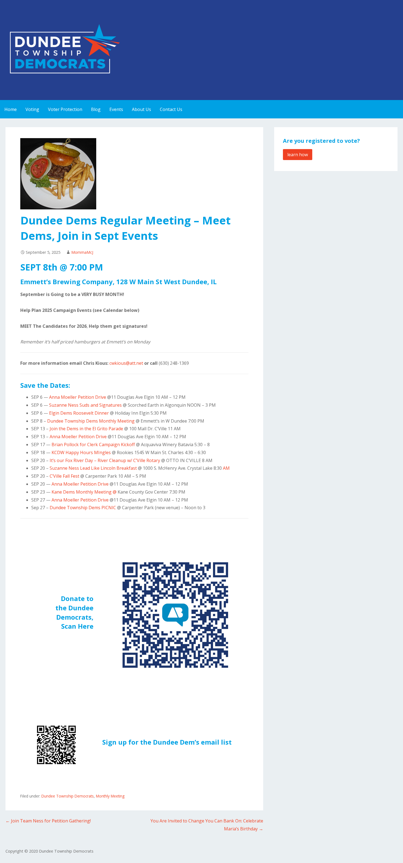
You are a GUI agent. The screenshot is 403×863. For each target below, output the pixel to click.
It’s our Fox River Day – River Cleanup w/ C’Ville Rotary (105, 460)
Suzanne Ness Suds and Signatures (86, 405)
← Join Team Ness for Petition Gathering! (48, 821)
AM (226, 468)
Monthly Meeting (110, 796)
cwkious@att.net (126, 363)
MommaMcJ (82, 252)
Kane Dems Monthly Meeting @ (84, 492)
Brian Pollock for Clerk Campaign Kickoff (94, 445)
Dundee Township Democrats (67, 796)
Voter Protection (65, 109)
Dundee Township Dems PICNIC (83, 508)
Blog (96, 109)
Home (10, 109)
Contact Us (171, 109)
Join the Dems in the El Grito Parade (86, 429)
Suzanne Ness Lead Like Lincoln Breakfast (93, 468)
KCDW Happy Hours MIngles (81, 452)
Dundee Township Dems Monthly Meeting (91, 421)
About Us (141, 109)
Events (116, 109)
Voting (32, 109)
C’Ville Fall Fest (65, 476)
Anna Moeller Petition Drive (77, 397)
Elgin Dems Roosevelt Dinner (79, 413)
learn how (297, 155)
